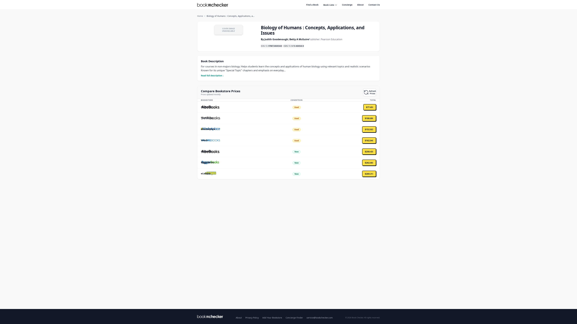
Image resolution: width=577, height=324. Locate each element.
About (360, 4)
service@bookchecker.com (320, 317)
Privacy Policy (252, 317)
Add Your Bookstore (272, 317)
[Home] (210, 316)
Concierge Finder (294, 317)
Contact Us (374, 4)
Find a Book (312, 4)
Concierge (347, 4)
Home (200, 16)
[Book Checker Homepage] (212, 5)
